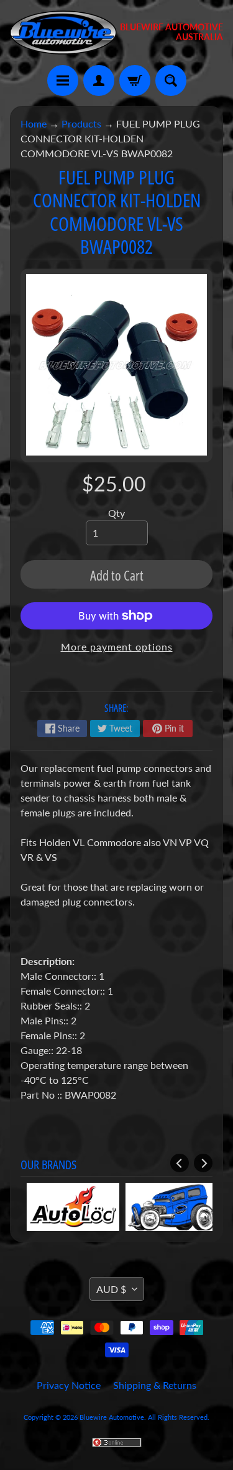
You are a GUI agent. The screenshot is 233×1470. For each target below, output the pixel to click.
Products (81, 123)
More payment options (117, 646)
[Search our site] (170, 80)
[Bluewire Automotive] (63, 32)
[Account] (98, 80)
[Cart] (134, 80)
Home (34, 123)
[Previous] (179, 1163)
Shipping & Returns (154, 1385)
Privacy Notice (69, 1385)
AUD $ (111, 1289)
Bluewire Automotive (112, 1417)
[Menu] (62, 80)
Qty (116, 513)
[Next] (203, 1163)
